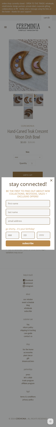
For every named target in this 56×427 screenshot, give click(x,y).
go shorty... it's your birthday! (20, 228)
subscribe (28, 243)
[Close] (51, 180)
